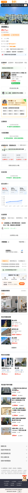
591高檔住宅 (19, 483)
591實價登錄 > (4, 468)
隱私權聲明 (19, 485)
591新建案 (14, 481)
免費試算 (22, 283)
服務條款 (12, 485)
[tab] (4, 145)
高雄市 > (11, 468)
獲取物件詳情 (16, 83)
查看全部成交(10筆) (14, 165)
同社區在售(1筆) (14, 88)
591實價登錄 (6, 481)
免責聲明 (6, 485)
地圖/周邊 (21, 242)
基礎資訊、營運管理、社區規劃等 (14, 51)
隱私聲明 (14, 491)
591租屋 (12, 483)
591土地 (20, 481)
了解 (25, 5)
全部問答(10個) (14, 235)
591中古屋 (6, 483)
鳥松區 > (15, 468)
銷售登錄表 (23, 145)
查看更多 (14, 347)
